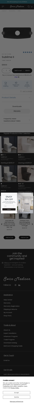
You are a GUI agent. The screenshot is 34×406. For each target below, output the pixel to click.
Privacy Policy (15, 388)
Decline (16, 397)
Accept (16, 393)
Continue (9, 209)
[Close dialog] (32, 193)
